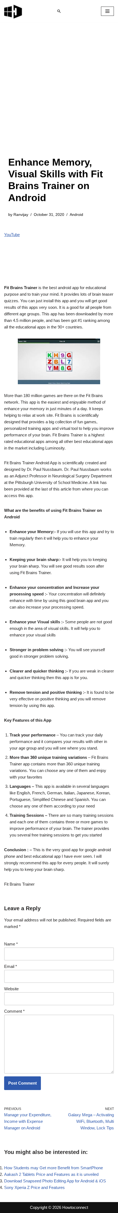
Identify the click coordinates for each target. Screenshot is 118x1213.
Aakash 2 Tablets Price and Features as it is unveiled (51, 1174)
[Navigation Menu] (107, 11)
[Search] (59, 11)
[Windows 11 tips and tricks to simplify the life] (13, 11)
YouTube (12, 234)
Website (11, 988)
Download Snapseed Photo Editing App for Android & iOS (55, 1181)
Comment (14, 1011)
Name (11, 944)
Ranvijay (20, 215)
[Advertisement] (59, 95)
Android (76, 215)
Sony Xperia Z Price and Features (34, 1187)
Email (10, 966)
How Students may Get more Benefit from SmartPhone (53, 1167)
